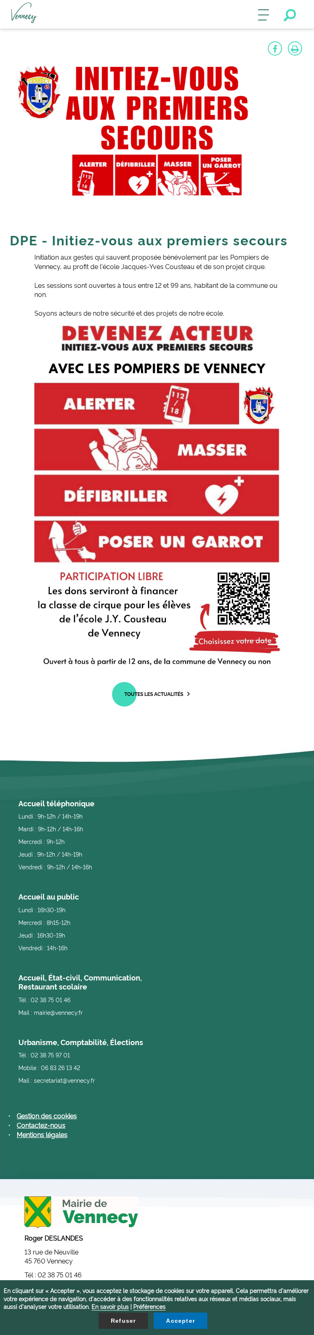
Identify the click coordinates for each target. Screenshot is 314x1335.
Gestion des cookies (47, 1115)
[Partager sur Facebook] (275, 48)
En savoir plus (110, 1306)
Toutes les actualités (153, 693)
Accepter (180, 1320)
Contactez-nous (41, 1124)
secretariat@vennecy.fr (64, 1080)
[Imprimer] (295, 48)
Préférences (149, 1306)
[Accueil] (24, 14)
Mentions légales (42, 1134)
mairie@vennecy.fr (58, 1012)
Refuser (123, 1320)
